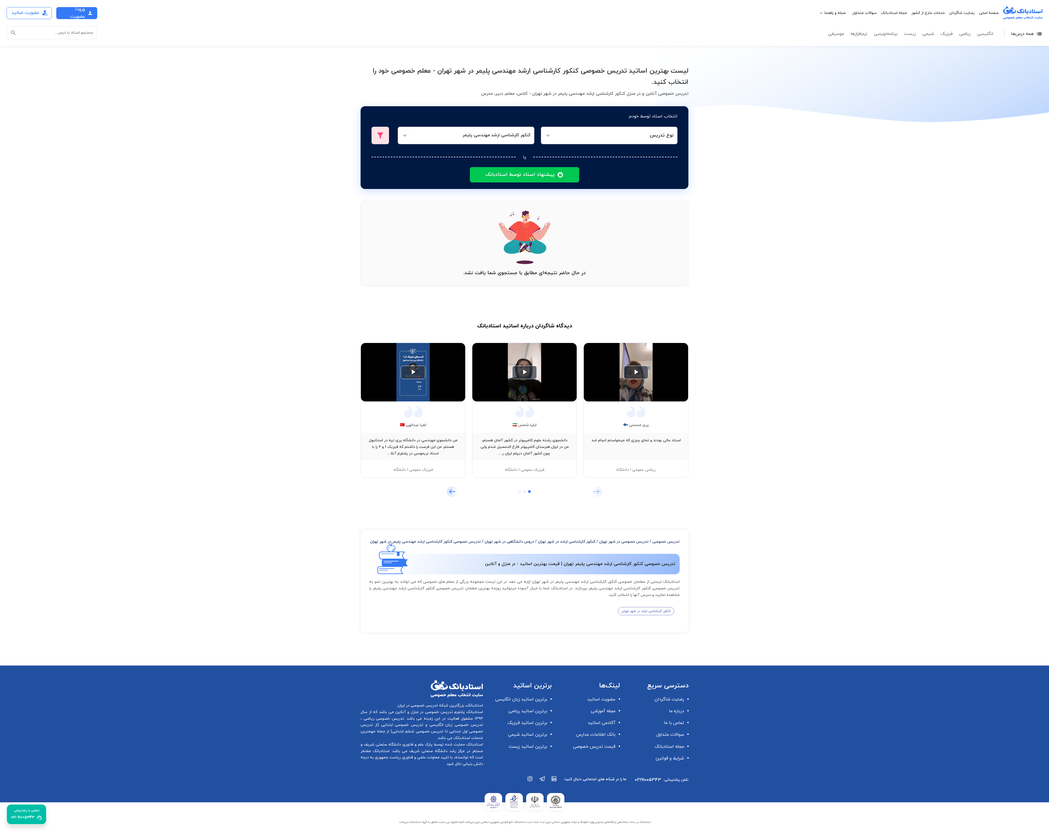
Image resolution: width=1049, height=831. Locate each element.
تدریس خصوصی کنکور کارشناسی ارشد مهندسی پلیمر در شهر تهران (425, 541)
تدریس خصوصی (666, 541)
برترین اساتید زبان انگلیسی (521, 699)
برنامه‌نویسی (885, 34)
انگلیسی (985, 34)
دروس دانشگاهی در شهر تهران (509, 541)
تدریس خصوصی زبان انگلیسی (455, 725)
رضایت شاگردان (962, 13)
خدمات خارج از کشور (928, 13)
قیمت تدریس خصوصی (594, 747)
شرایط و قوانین (670, 758)
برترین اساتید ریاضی (527, 711)
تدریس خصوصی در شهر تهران (624, 541)
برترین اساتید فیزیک (527, 723)
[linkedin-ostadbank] (554, 781)
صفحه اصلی (989, 13)
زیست (910, 34)
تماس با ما (674, 723)
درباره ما (676, 711)
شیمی (928, 34)
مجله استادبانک (894, 13)
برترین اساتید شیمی (527, 735)
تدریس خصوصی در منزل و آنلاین (423, 712)
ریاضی (965, 34)
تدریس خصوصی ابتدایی (401, 725)
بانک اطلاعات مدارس (595, 735)
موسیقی (836, 34)
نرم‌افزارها (859, 34)
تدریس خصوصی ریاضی (383, 718)
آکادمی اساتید (601, 723)
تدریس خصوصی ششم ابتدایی (418, 731)
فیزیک (947, 34)
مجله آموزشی (603, 711)
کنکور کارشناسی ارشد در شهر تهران (566, 541)
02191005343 (648, 780)
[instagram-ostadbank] (530, 781)
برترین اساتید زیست (528, 747)
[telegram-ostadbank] (542, 781)
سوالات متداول (864, 13)
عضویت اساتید (601, 699)
